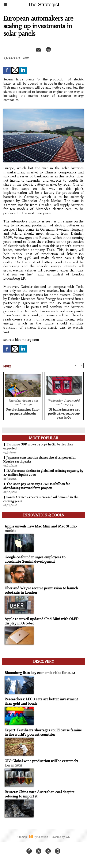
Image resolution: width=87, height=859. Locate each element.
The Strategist (43, 4)
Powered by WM (60, 836)
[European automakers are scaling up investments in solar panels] (43, 110)
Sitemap (22, 836)
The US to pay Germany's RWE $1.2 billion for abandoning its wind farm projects (36, 486)
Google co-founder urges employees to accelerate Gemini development (35, 559)
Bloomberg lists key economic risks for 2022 (40, 672)
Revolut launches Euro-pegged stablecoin (22, 412)
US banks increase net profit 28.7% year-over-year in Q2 (64, 413)
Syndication (41, 836)
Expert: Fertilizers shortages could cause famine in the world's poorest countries (43, 732)
